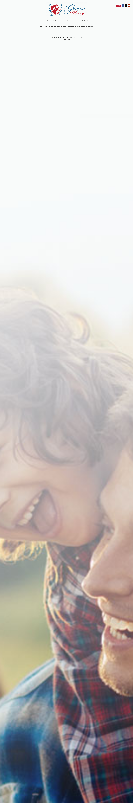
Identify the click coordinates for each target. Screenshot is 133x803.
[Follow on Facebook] (123, 5)
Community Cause (52, 21)
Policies (77, 21)
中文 (119, 5)
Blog (93, 21)
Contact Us (85, 21)
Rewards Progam (67, 21)
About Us (41, 21)
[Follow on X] (126, 5)
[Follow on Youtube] (129, 5)
